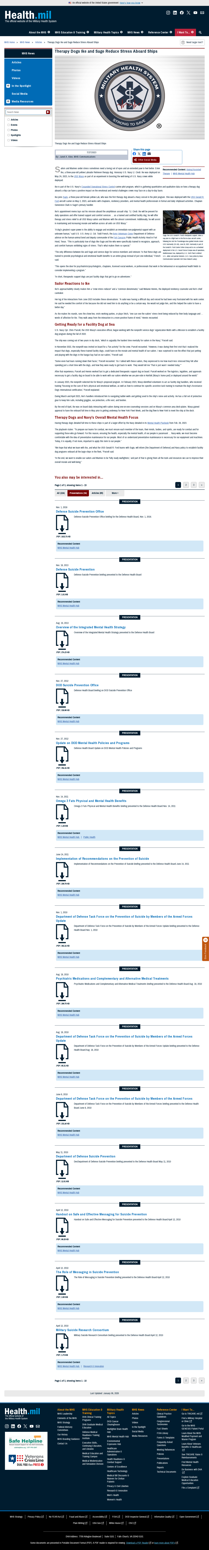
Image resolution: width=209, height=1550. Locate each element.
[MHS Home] (24, 1419)
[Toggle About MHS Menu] (49, 32)
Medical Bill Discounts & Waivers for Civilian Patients (118, 1478)
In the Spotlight (21, 86)
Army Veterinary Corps (123, 233)
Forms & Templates (166, 1437)
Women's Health (114, 1499)
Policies (160, 1454)
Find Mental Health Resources (190, 1464)
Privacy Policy (34, 1516)
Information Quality (162, 1516)
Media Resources (23, 101)
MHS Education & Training (70, 32)
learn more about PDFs (164, 1542)
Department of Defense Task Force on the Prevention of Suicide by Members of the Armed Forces (124, 1099)
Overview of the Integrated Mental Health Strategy (91, 627)
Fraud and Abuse (76, 1516)
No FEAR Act (55, 1516)
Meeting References (166, 1449)
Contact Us (62, 1443)
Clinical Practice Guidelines (164, 1415)
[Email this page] (149, 154)
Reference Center (158, 32)
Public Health (89, 837)
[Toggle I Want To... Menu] (192, 32)
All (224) (61, 493)
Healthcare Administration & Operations (114, 1451)
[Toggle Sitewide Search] (200, 32)
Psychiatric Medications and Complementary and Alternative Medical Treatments (112, 979)
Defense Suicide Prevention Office (80, 512)
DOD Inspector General (135, 1516)
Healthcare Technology (117, 1471)
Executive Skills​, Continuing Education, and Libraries (92, 1446)
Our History (62, 1434)
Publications (162, 1463)
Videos (16, 78)
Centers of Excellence (117, 1466)
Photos (16, 70)
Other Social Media (147, 159)
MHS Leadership (64, 1413)
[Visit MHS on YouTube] (195, 13)
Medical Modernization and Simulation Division (92, 1462)
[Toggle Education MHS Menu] (88, 32)
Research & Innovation (93, 1366)
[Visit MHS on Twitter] (188, 13)
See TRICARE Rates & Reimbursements (192, 1456)
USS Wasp (79, 176)
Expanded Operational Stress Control (98, 186)
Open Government (187, 1516)
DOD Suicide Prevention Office (77, 685)
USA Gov (97, 1523)
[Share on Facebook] (134, 154)
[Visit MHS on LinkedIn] (175, 13)
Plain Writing (78, 1523)
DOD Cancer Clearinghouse (113, 1423)
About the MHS (37, 32)
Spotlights (16, 135)
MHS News (133, 32)
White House (115, 1523)
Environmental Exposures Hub (114, 1443)
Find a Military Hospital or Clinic (192, 1420)
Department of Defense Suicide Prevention (85, 1156)
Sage (65, 197)
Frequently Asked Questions (164, 1444)
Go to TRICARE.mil (190, 1413)
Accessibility (98, 1516)
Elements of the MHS (67, 1418)
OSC (131, 1523)
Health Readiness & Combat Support (116, 1461)
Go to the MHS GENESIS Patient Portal (193, 1427)
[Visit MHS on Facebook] (182, 13)
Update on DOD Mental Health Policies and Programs (93, 743)
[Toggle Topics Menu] (121, 32)
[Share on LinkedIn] (144, 154)
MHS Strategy (63, 1422)
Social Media (20, 93)
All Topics (111, 1417)
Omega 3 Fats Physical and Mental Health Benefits (91, 801)
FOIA (114, 1516)
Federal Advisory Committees (64, 1428)
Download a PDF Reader (137, 1542)
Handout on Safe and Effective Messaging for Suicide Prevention (101, 1214)
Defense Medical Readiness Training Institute (90, 1435)
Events (14, 125)
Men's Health (113, 1495)
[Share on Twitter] (139, 154)
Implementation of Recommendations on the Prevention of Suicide (102, 859)
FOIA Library (162, 1433)
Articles (16, 62)
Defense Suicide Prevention (75, 569)
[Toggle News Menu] (142, 32)
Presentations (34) (78, 493)
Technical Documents (166, 1471)
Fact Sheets (162, 1428)
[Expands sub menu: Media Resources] (8, 101)
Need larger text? (194, 42)
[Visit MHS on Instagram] (168, 13)
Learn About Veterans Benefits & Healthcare (191, 1445)
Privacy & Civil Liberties (118, 1486)
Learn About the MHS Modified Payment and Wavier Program (192, 1436)
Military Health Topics (106, 32)
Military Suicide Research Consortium (82, 1330)
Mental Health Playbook (158, 423)
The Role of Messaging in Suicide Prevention (87, 1272)
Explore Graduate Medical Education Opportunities (190, 1480)
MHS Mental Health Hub (184, 173)
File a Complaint (189, 1487)
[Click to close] (205, 940)
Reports (160, 1467)
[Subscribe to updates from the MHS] (202, 13)
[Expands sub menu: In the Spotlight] (8, 86)
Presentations (163, 1458)
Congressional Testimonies (163, 1423)
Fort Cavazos (120, 237)
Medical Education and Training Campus (92, 1455)
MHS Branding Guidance (68, 1439)
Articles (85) (97, 493)
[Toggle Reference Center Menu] (171, 32)
